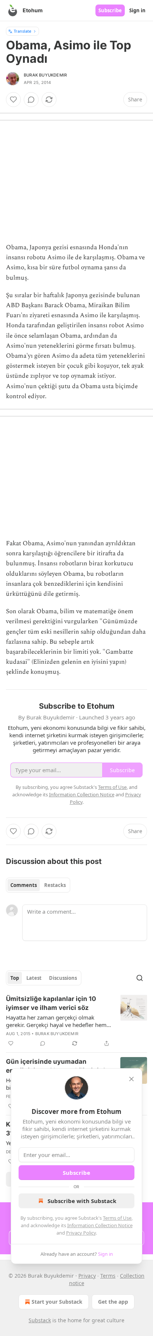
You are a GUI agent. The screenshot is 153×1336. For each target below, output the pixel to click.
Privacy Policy (81, 1232)
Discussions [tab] (63, 978)
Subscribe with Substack (82, 1201)
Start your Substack (57, 1301)
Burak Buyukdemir (45, 75)
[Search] (139, 978)
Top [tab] (14, 978)
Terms (107, 1275)
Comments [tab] (23, 885)
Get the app (113, 1301)
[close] (131, 1079)
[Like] (13, 99)
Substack (40, 1320)
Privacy (87, 1275)
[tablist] (38, 885)
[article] (76, 1021)
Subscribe (110, 10)
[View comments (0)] (31, 99)
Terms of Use (117, 1218)
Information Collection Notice (100, 1225)
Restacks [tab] (55, 885)
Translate (22, 31)
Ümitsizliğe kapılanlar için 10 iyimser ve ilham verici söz (51, 1003)
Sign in (137, 10)
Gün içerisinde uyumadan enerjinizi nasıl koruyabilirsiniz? (56, 1066)
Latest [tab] (34, 978)
